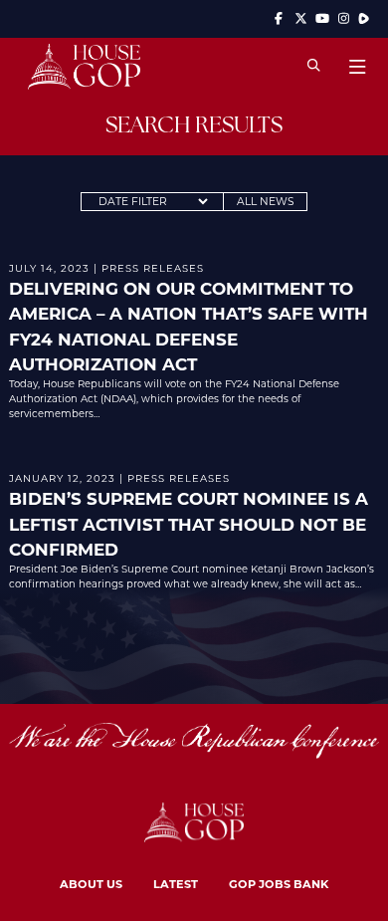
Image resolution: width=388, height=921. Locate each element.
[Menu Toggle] (356, 67)
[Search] (313, 66)
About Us (91, 883)
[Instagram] (344, 18)
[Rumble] (363, 18)
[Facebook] (280, 18)
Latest (175, 883)
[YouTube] (322, 18)
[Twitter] (300, 18)
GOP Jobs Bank (278, 883)
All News (265, 201)
